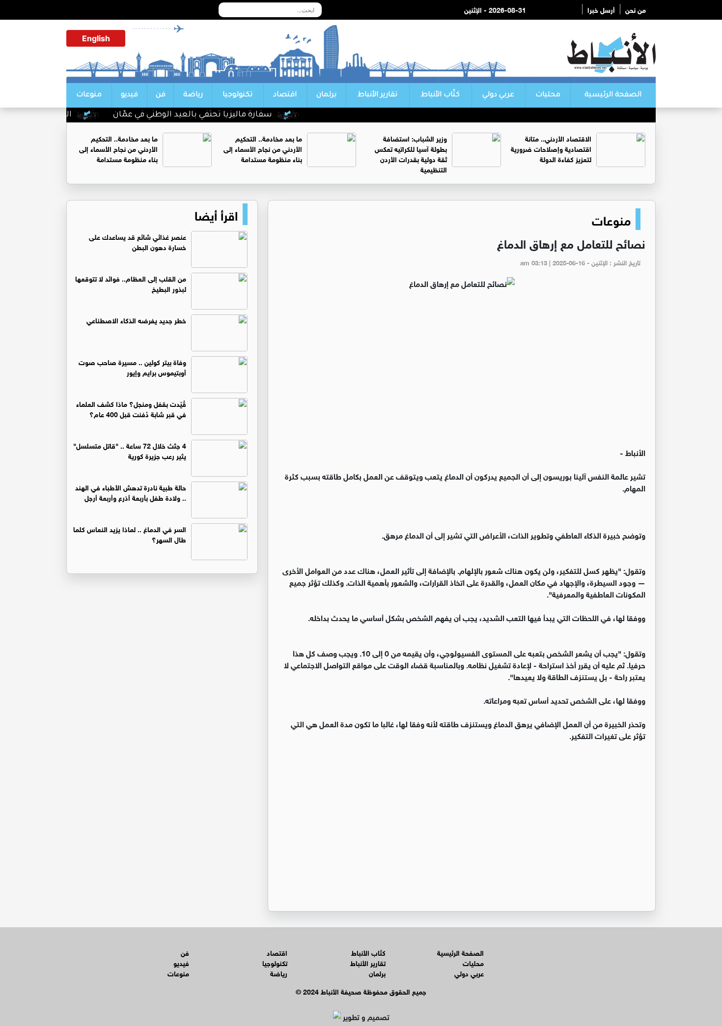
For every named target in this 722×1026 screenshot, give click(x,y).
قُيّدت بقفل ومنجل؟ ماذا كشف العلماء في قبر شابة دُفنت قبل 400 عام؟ (131, 408)
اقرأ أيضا (216, 214)
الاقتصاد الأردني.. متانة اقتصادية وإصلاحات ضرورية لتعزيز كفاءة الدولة (551, 148)
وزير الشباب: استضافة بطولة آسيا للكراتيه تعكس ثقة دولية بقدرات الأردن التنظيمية (411, 153)
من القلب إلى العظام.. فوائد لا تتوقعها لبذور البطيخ (130, 283)
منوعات (89, 95)
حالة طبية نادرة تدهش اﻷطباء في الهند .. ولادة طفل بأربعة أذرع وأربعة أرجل (130, 492)
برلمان (326, 95)
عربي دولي (498, 95)
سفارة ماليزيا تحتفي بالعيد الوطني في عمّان (210, 115)
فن (161, 95)
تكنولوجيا (237, 95)
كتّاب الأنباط (440, 95)
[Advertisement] (461, 372)
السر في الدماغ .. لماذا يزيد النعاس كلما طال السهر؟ (129, 533)
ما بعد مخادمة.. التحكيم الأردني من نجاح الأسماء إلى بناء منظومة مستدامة (262, 148)
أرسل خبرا (601, 9)
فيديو (129, 95)
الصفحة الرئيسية (612, 95)
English (96, 38)
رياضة (193, 95)
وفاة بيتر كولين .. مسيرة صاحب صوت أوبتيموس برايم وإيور (132, 366)
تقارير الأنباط (377, 95)
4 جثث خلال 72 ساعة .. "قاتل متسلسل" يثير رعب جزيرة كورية (129, 450)
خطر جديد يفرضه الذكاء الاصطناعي (136, 320)
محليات (547, 95)
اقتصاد (285, 95)
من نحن (635, 9)
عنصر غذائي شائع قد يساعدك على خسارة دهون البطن (137, 241)
